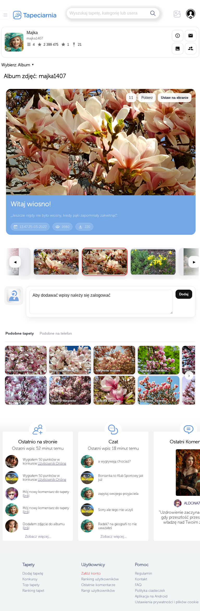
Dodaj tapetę (32, 573)
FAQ (138, 585)
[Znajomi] (190, 48)
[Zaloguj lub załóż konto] (191, 14)
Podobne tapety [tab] (19, 333)
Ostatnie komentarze (98, 585)
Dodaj (184, 294)
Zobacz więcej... (38, 536)
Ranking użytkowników (100, 579)
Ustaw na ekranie (174, 98)
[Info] (177, 35)
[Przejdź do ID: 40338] (56, 262)
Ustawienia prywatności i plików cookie (167, 602)
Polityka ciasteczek (150, 590)
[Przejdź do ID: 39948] (153, 262)
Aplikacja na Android (151, 596)
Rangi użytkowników (98, 590)
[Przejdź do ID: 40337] (105, 262)
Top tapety (31, 585)
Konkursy (30, 579)
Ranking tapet (33, 590)
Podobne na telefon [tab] (56, 333)
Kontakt (141, 579)
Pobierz (147, 98)
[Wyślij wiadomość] (190, 35)
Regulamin (143, 573)
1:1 (131, 98)
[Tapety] (177, 48)
